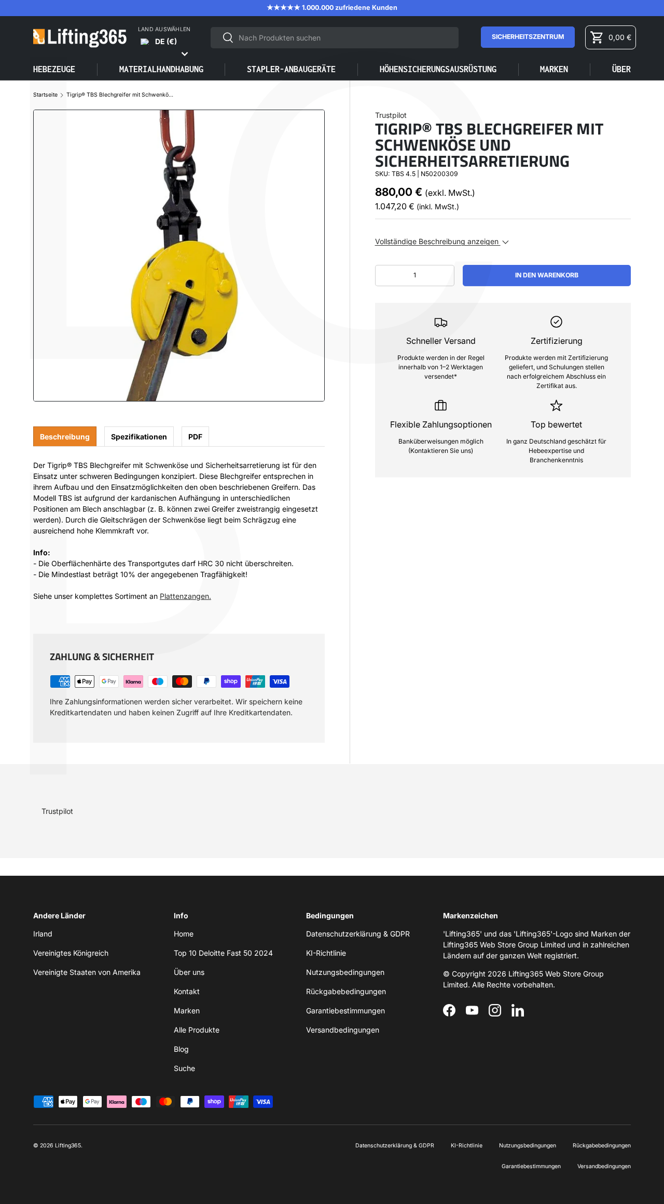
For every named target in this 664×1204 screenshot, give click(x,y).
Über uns (189, 972)
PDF (195, 436)
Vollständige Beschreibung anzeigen (438, 241)
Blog (181, 1049)
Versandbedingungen (342, 1029)
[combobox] (335, 37)
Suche (184, 1068)
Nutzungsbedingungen (345, 972)
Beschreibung (65, 436)
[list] (179, 255)
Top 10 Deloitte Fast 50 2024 (223, 952)
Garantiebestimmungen (345, 1010)
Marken (554, 69)
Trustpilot (391, 115)
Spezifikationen (139, 436)
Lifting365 (68, 1145)
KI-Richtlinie (326, 952)
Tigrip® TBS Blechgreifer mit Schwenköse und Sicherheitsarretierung (120, 95)
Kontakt (187, 991)
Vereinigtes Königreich (70, 952)
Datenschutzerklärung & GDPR (358, 933)
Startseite (45, 95)
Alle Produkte (196, 1029)
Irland (42, 933)
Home (183, 933)
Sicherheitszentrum (528, 37)
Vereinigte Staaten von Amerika (87, 972)
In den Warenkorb (546, 275)
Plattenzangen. (185, 596)
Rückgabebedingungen (346, 991)
